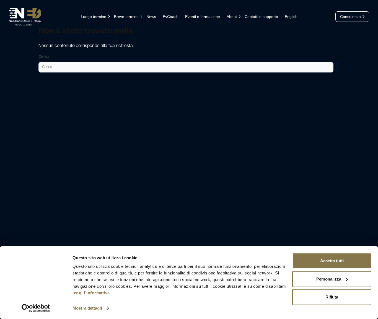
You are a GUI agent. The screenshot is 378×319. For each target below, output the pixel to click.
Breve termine (126, 16)
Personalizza (328, 278)
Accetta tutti (332, 260)
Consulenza (351, 16)
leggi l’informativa (91, 293)
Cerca (44, 57)
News (151, 16)
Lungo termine (93, 16)
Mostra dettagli (87, 308)
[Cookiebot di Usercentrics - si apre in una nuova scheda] (36, 308)
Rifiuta (331, 297)
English (291, 16)
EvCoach (170, 16)
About (232, 16)
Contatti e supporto (261, 16)
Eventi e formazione (202, 16)
